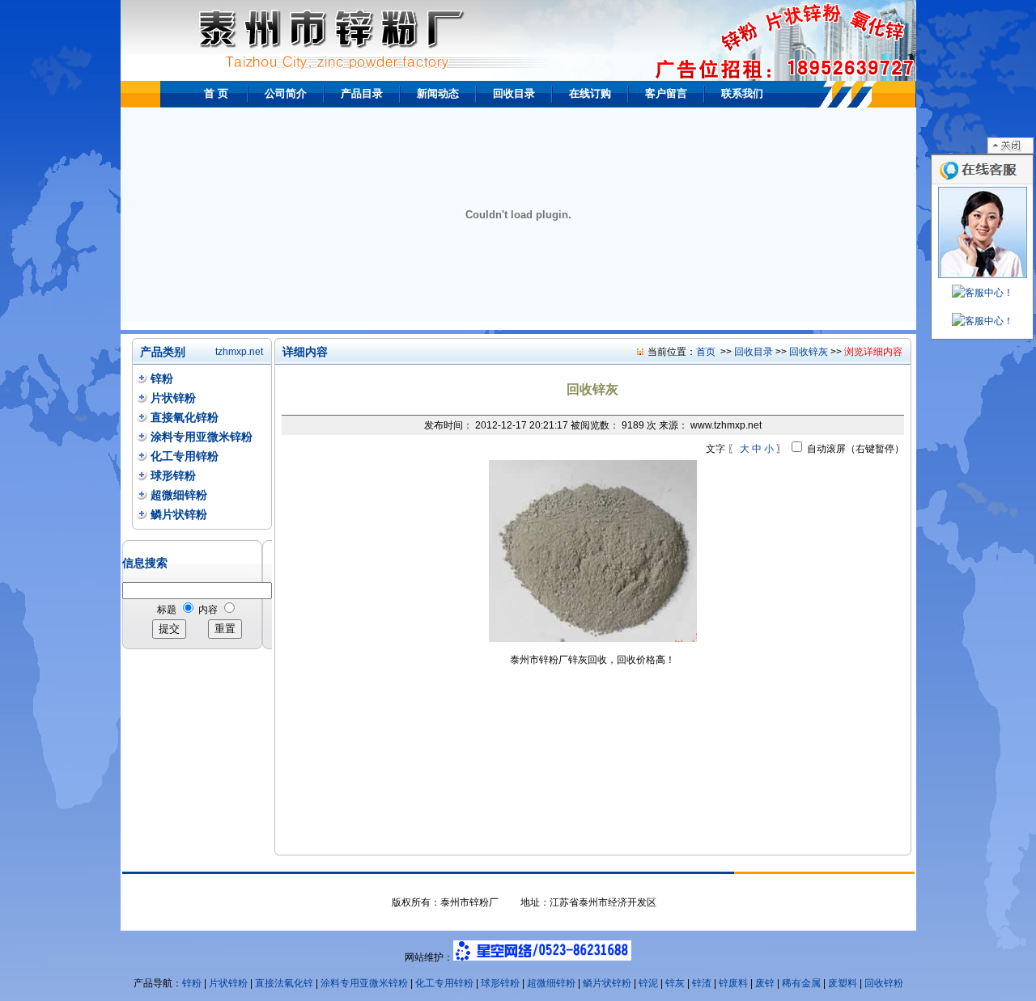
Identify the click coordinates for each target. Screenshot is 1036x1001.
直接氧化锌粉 (185, 417)
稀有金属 (801, 983)
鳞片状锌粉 (179, 514)
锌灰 (675, 983)
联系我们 (742, 93)
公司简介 (286, 93)
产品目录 (362, 93)
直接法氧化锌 (284, 983)
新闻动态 (438, 93)
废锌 (765, 983)
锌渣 (701, 983)
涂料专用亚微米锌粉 (202, 436)
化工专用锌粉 (185, 456)
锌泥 (648, 983)
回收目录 (514, 93)
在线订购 (590, 93)
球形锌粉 (173, 475)
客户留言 (666, 93)
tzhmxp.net (239, 351)
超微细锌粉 (179, 494)
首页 (705, 351)
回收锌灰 (808, 351)
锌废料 (733, 983)
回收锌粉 (883, 983)
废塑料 (842, 983)
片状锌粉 (173, 397)
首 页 (216, 93)
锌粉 (162, 378)
